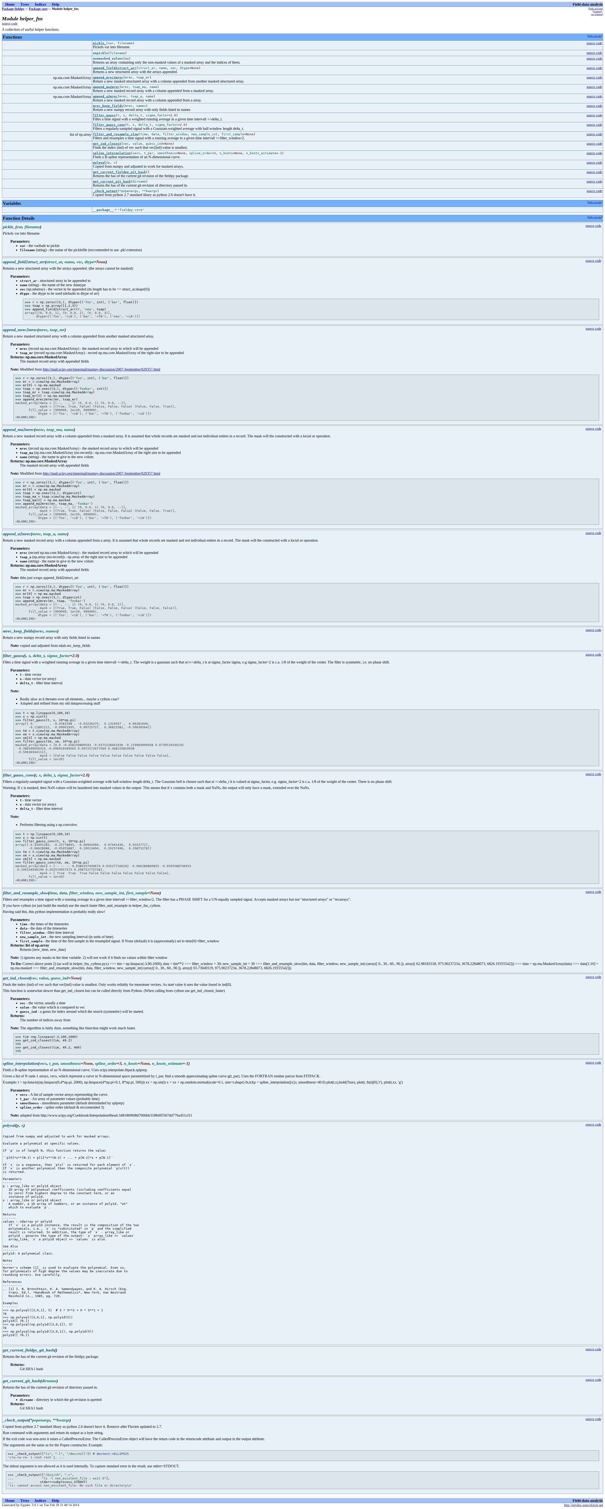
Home (10, 4)
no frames (596, 14)
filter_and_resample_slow (115, 134)
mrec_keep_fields (108, 106)
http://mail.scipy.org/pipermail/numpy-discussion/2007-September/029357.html (101, 369)
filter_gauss (104, 115)
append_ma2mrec (106, 87)
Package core (38, 9)
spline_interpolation (112, 153)
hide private (595, 8)
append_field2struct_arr (114, 68)
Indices (40, 4)
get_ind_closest (107, 143)
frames (597, 11)
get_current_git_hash (112, 181)
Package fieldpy (13, 9)
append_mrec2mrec (108, 77)
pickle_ (99, 43)
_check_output (105, 191)
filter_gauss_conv (109, 125)
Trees (24, 4)
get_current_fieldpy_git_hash (119, 172)
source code (9, 23)
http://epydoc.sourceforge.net (583, 1505)
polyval (99, 162)
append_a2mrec (105, 96)
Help (55, 4)
